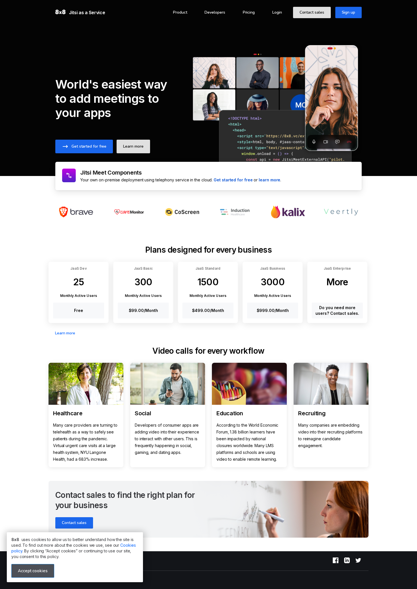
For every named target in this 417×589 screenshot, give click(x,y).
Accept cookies (33, 571)
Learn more (65, 333)
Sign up (348, 12)
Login (277, 12)
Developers (215, 12)
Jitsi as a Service (87, 12)
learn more (269, 179)
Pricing (249, 12)
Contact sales (312, 12)
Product (180, 12)
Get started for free (233, 179)
